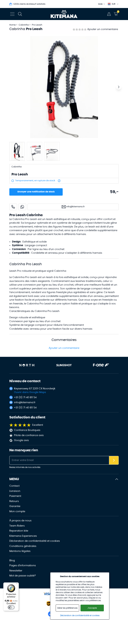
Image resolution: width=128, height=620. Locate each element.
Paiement (15, 496)
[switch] (11, 607)
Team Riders (17, 526)
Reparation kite (18, 531)
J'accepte (92, 608)
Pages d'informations (22, 565)
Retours (14, 501)
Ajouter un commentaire (102, 29)
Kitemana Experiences (23, 536)
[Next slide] (118, 87)
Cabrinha (24, 25)
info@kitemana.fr (25, 402)
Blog (12, 560)
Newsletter (15, 570)
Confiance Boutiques (27, 430)
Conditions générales (22, 546)
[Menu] (17, 584)
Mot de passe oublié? (22, 575)
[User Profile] (109, 14)
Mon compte (17, 511)
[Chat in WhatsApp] (22, 207)
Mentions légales (19, 551)
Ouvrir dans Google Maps (30, 392)
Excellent (37, 425)
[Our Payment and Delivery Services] (47, 594)
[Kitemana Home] (64, 14)
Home (12, 25)
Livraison (14, 491)
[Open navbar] (12, 14)
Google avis (21, 440)
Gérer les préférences (67, 608)
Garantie (14, 506)
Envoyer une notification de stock (36, 192)
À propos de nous (20, 520)
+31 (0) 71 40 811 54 (25, 397)
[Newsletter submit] (113, 460)
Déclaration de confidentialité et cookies (34, 541)
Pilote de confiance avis (29, 435)
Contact (14, 486)
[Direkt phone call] (13, 207)
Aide (100, 4)
